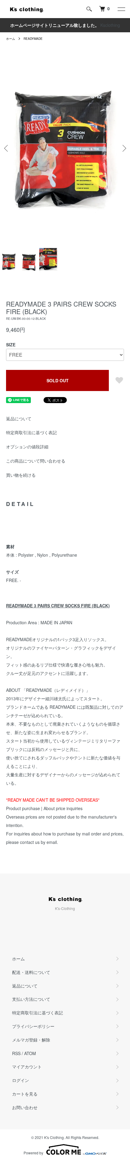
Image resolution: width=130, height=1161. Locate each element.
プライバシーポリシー (33, 1026)
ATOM (30, 1053)
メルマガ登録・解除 (31, 1040)
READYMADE (33, 39)
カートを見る (24, 1094)
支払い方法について (31, 999)
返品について (18, 418)
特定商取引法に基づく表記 (31, 432)
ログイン (20, 1080)
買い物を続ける (21, 475)
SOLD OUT (58, 380)
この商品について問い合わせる (35, 461)
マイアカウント (27, 1067)
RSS (16, 1053)
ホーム (10, 39)
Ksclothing (110, 25)
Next (123, 148)
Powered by (33, 1152)
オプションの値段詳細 (27, 447)
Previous (7, 148)
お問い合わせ (24, 1107)
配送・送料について (31, 972)
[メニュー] (121, 9)
